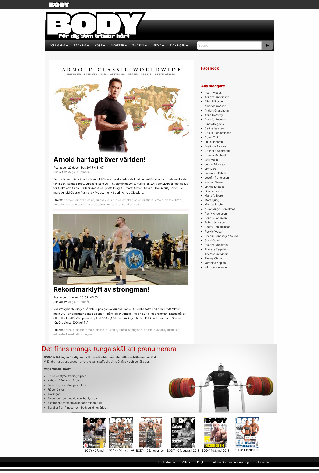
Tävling (138, 45)
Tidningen (177, 45)
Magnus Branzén (78, 172)
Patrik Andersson (216, 213)
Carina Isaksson (215, 128)
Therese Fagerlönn (217, 249)
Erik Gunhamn (214, 142)
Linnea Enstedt (214, 186)
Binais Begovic (214, 124)
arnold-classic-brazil (168, 200)
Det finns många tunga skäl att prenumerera (109, 349)
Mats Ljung (212, 200)
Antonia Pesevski (216, 119)
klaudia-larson (131, 204)
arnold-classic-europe (68, 204)
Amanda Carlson (215, 106)
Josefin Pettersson (217, 177)
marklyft (73, 334)
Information (263, 462)
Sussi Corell (212, 240)
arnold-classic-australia (138, 200)
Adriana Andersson (217, 97)
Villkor (186, 462)
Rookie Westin (214, 231)
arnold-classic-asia (108, 200)
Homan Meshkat (215, 155)
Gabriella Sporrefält (217, 150)
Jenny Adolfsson (215, 164)
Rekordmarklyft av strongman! (101, 289)
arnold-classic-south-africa (102, 204)
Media (156, 45)
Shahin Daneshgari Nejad (221, 236)
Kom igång (57, 45)
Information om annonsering (231, 462)
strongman (87, 334)
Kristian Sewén (214, 182)
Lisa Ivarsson (213, 191)
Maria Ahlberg (214, 195)
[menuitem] (57, 45)
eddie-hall (60, 334)
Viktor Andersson (216, 267)
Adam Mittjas (213, 92)
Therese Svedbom (216, 254)
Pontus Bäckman (216, 218)
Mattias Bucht (214, 204)
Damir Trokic (213, 137)
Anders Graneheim (217, 110)
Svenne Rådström (216, 245)
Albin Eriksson (214, 101)
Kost (99, 45)
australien (173, 330)
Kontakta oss (166, 462)
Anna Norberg (214, 115)
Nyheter (117, 45)
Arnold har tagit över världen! (99, 159)
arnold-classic (84, 200)
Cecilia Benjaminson (218, 132)
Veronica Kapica (215, 263)
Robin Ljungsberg (216, 222)
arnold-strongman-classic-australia (142, 330)
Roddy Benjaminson (217, 227)
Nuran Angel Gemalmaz (220, 209)
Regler (201, 462)
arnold (70, 200)
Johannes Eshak (215, 173)
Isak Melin (211, 160)
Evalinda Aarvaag (216, 146)
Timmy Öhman (214, 258)
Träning (80, 45)
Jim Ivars (210, 168)
